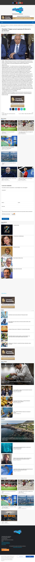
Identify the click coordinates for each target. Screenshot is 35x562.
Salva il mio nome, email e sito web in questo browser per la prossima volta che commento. (17, 211)
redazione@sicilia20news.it (5, 543)
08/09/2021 (18, 413)
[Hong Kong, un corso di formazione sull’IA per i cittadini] (9, 156)
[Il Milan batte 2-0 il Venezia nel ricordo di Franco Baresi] (9, 125)
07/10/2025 (18, 402)
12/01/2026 (18, 391)
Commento (4, 190)
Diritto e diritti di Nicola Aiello (17, 268)
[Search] (32, 22)
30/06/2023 (7, 32)
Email (19, 202)
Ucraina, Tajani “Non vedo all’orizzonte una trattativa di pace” (8, 113)
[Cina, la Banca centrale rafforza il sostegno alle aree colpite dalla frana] (26, 125)
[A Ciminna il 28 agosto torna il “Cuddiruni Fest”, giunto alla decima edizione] (4, 322)
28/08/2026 (7, 149)
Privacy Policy (3, 544)
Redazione (4, 32)
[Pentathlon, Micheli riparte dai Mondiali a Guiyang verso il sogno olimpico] (9, 141)
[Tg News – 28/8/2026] (9, 515)
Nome (3, 202)
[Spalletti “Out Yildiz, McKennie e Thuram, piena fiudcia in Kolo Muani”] (9, 172)
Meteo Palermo (3, 293)
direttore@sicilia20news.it (5, 542)
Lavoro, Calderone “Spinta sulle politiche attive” (26, 113)
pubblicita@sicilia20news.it (17, 547)
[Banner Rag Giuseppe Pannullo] (17, 101)
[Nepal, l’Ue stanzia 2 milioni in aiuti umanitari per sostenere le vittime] (26, 172)
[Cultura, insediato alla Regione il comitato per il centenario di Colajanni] (7, 412)
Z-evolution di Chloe (16, 225)
